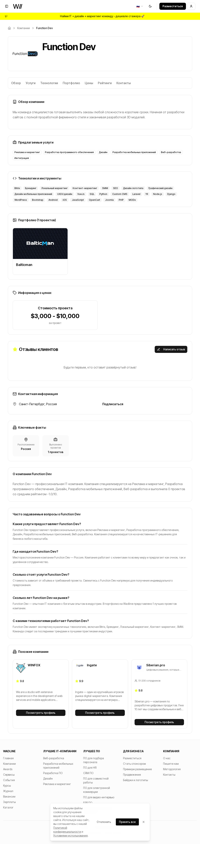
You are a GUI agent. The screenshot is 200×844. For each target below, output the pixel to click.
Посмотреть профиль (40, 712)
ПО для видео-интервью (98, 797)
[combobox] (140, 6)
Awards (7, 769)
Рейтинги (105, 83)
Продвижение (132, 774)
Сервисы (9, 774)
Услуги (31, 83)
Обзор (16, 83)
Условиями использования (70, 835)
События (9, 780)
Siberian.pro (155, 665)
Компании (23, 28)
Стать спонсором (134, 763)
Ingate (92, 665)
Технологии (49, 83)
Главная (8, 758)
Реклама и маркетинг (57, 784)
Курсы (7, 785)
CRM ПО (88, 773)
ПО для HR (89, 767)
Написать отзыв (174, 349)
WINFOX (34, 665)
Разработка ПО (53, 773)
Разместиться (172, 6)
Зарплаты (9, 802)
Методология (172, 769)
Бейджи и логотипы (135, 780)
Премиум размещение (137, 769)
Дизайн (48, 778)
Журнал (8, 791)
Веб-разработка (53, 758)
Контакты (123, 83)
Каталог (8, 807)
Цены (89, 83)
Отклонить (104, 821)
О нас (167, 758)
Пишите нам (171, 763)
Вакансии (9, 796)
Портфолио (71, 83)
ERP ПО (87, 802)
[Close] (143, 822)
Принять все (127, 821)
